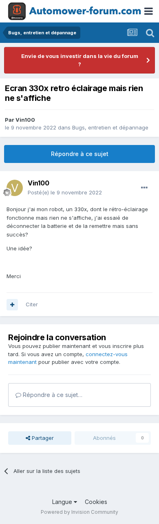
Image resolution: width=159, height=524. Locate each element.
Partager (42, 438)
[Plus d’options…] (144, 188)
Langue (63, 501)
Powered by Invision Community (79, 512)
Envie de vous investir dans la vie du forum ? (79, 60)
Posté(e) (65, 192)
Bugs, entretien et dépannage (110, 127)
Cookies (96, 501)
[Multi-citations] (12, 304)
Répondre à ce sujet (79, 153)
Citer (32, 304)
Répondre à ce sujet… (51, 394)
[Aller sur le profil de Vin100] (15, 188)
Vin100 (25, 119)
